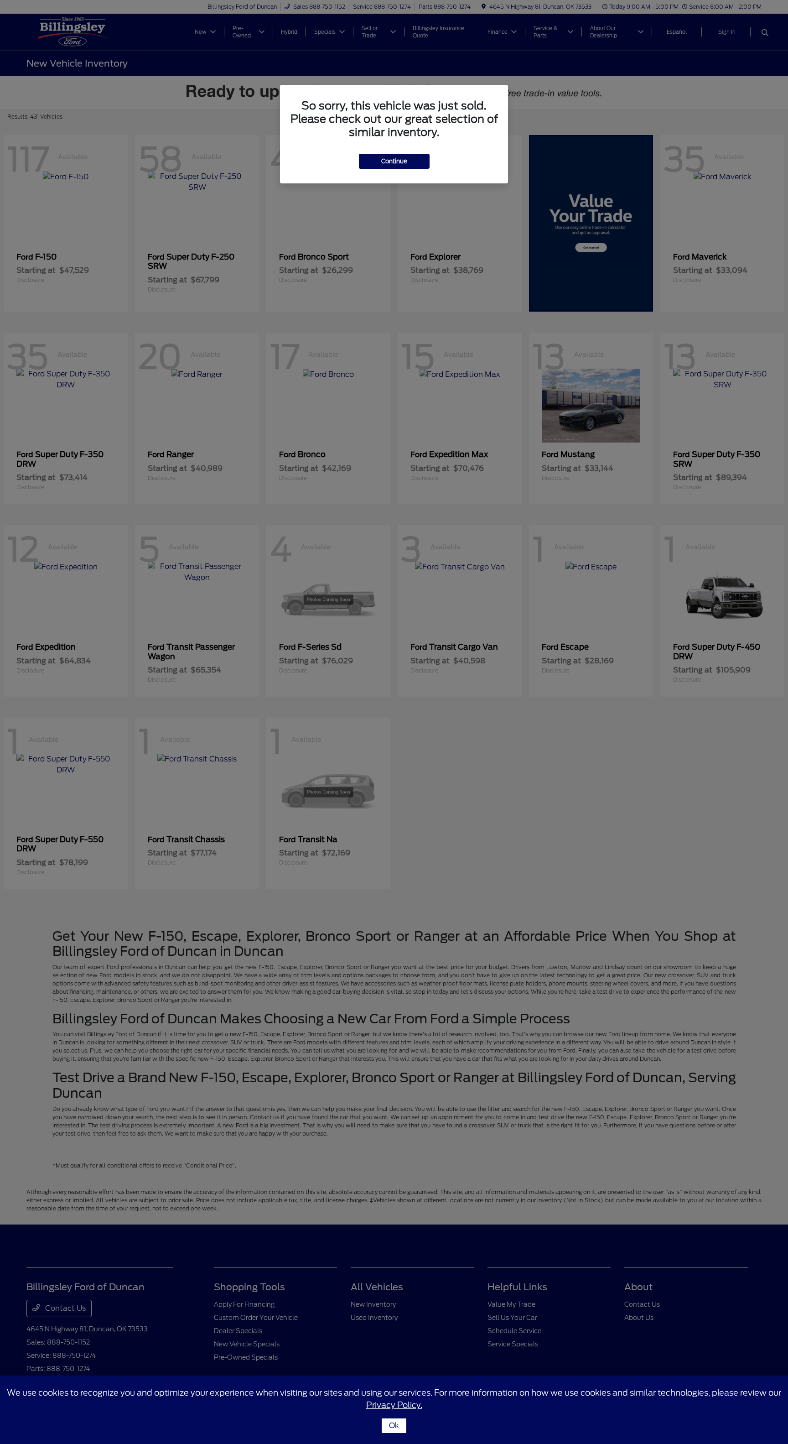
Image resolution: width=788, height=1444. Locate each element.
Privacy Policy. (394, 1405)
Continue (394, 161)
